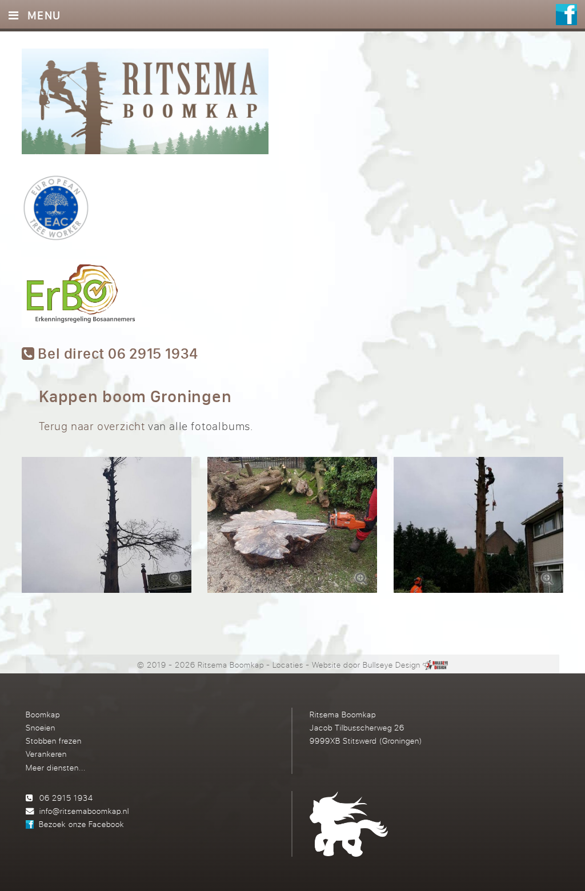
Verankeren (46, 753)
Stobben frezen (54, 740)
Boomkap (43, 714)
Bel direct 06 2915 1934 (116, 354)
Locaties (288, 664)
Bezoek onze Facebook (81, 823)
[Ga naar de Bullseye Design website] (435, 664)
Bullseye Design (391, 664)
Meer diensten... (56, 767)
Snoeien (40, 727)
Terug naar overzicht (92, 426)
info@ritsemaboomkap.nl (84, 810)
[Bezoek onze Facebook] (566, 16)
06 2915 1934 (66, 797)
